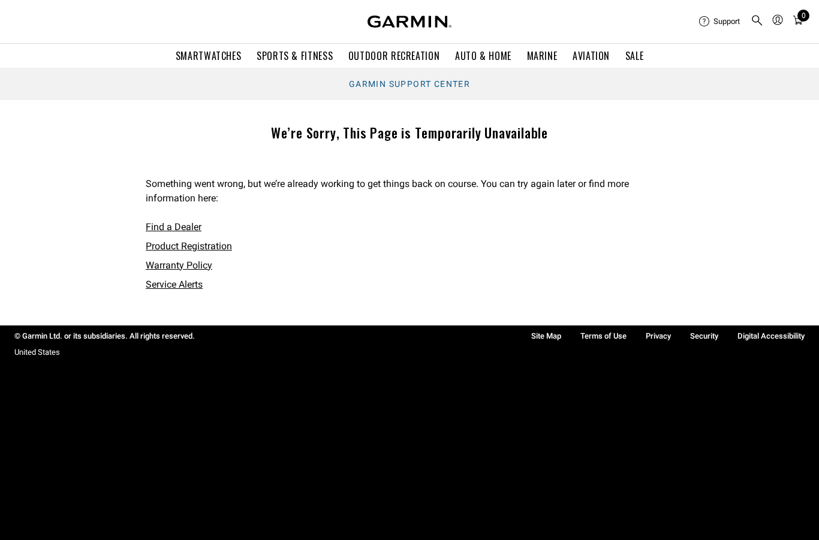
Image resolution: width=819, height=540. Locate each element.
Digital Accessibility (771, 335)
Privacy (658, 335)
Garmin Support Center (409, 84)
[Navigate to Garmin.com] (409, 21)
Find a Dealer (173, 227)
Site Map (546, 335)
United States (37, 352)
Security (704, 335)
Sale (634, 56)
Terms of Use (603, 335)
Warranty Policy (179, 265)
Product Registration (189, 246)
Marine (542, 56)
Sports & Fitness (295, 56)
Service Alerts (174, 284)
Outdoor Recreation (394, 56)
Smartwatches (209, 56)
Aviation (591, 56)
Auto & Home (483, 56)
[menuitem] (720, 21)
